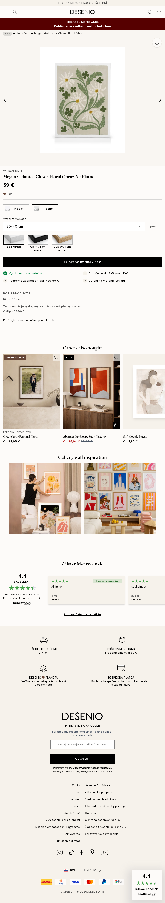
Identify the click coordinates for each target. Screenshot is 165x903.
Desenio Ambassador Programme (57, 827)
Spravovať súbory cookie (102, 834)
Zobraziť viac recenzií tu (82, 614)
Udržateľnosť (71, 813)
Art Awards (72, 834)
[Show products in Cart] (159, 12)
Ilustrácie (23, 33)
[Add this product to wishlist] (157, 42)
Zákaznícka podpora (98, 792)
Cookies (90, 813)
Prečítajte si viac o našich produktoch (28, 320)
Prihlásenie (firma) (68, 841)
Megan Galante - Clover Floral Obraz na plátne (58, 33)
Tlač (77, 792)
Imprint (75, 799)
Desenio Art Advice (98, 785)
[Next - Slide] (160, 100)
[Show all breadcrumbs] (7, 34)
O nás (76, 785)
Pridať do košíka (82, 262)
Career (75, 806)
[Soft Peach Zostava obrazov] (45, 498)
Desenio (94, 891)
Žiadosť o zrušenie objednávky (105, 827)
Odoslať (82, 758)
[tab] (20, 164)
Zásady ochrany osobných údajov (92, 768)
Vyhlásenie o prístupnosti (63, 820)
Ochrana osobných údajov (103, 820)
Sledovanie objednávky (100, 799)
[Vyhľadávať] (14, 12)
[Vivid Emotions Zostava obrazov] (120, 498)
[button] (154, 226)
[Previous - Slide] (5, 100)
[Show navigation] (6, 12)
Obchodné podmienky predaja (105, 806)
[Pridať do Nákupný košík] (116, 425)
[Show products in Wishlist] (150, 12)
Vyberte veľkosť (14, 219)
